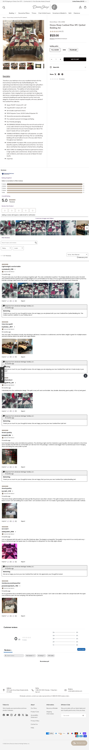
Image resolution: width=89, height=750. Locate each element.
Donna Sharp (53, 22)
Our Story (34, 708)
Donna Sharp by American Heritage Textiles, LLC (18, 743)
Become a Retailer (52, 708)
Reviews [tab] (8, 650)
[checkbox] (51, 655)
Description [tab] (6, 76)
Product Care (35, 712)
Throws (34, 13)
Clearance (77, 13)
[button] (85, 7)
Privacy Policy (35, 721)
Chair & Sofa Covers (44, 13)
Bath (70, 13)
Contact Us (34, 724)
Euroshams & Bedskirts (59, 13)
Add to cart (75, 59)
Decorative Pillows (24, 13)
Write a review (81, 649)
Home (4, 17)
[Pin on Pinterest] (62, 74)
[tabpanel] (23, 119)
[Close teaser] (5, 366)
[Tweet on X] (55, 74)
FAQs (32, 728)
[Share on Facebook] (59, 74)
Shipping (52, 38)
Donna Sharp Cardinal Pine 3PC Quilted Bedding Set (17, 17)
